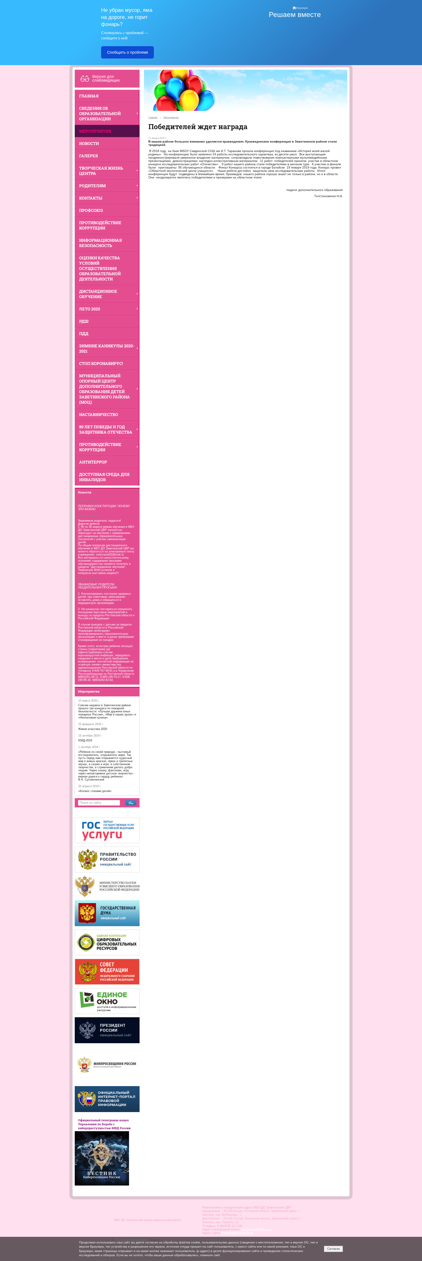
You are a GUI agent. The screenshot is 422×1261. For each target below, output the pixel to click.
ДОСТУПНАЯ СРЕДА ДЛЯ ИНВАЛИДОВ (104, 477)
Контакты (90, 198)
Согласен (333, 1248)
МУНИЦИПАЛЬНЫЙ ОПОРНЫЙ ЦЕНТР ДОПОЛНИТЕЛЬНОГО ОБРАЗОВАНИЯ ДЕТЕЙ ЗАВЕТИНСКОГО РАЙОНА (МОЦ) (104, 389)
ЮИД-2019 (85, 740)
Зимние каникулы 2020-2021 (106, 348)
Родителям (92, 185)
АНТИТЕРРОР (93, 462)
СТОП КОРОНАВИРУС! (101, 363)
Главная (88, 96)
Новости (89, 143)
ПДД (83, 333)
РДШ (84, 321)
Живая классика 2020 (92, 729)
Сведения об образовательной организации (100, 113)
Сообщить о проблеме (127, 52)
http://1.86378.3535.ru (237, 1233)
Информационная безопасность (100, 243)
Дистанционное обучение (98, 294)
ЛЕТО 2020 (89, 309)
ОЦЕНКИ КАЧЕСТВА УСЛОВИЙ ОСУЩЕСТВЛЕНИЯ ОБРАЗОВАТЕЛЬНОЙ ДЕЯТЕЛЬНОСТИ (100, 268)
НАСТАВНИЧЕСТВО (98, 414)
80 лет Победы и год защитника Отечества (105, 429)
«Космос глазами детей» (94, 791)
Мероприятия (95, 131)
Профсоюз (91, 210)
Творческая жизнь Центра (101, 170)
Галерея (88, 155)
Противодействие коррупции (100, 225)
